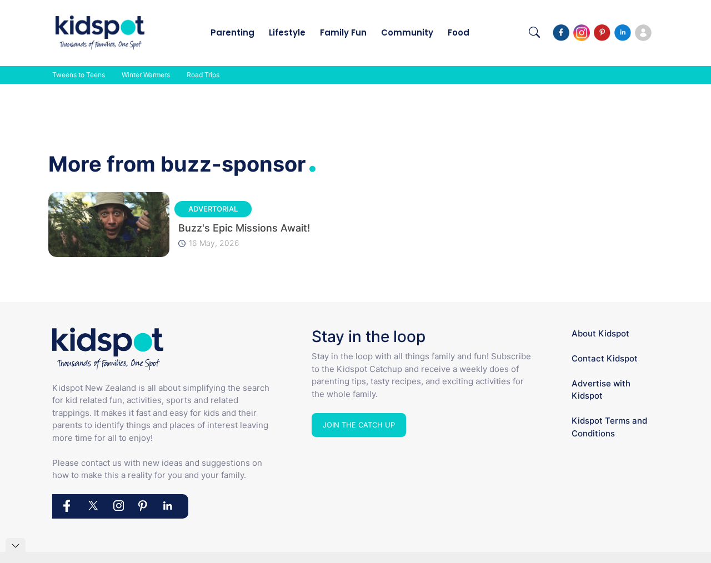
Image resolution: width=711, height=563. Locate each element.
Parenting (232, 32)
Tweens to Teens (78, 75)
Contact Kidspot (605, 358)
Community (407, 32)
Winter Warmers (146, 75)
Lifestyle (287, 32)
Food (458, 32)
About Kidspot (600, 333)
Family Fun (343, 32)
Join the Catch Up (359, 424)
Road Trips (203, 75)
